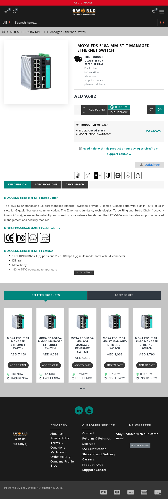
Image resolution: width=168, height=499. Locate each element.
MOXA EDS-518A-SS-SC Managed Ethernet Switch (147, 344)
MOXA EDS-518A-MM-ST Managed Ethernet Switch (114, 344)
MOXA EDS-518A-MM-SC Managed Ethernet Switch (50, 344)
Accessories (124, 295)
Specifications (46, 184)
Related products (46, 295)
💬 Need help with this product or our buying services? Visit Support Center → (119, 151)
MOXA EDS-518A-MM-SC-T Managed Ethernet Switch (82, 345)
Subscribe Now (141, 445)
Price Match (75, 184)
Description (17, 184)
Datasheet (152, 165)
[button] (81, 388)
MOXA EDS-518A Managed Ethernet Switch (18, 344)
